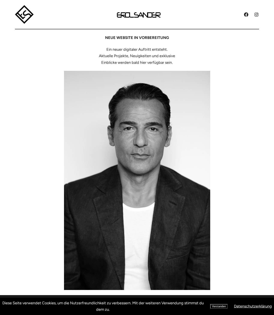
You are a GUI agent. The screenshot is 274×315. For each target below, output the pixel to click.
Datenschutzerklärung (253, 306)
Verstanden (219, 306)
